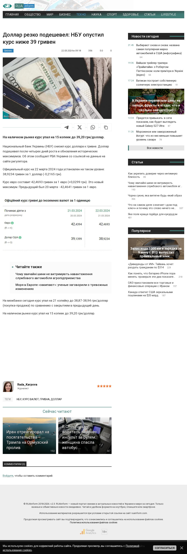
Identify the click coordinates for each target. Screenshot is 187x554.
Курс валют (31, 399)
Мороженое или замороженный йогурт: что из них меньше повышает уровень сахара (159, 135)
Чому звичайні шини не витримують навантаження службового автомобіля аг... (155, 186)
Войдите (8, 475)
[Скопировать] (106, 127)
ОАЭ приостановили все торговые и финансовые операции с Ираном (152, 284)
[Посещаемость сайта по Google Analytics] (88, 531)
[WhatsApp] (92, 127)
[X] (79, 127)
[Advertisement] (57, 349)
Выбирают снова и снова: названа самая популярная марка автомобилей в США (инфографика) (159, 51)
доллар (56, 399)
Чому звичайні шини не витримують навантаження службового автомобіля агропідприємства (54, 276)
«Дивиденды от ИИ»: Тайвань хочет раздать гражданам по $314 (150, 265)
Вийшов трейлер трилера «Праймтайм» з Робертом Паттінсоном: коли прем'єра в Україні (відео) (159, 68)
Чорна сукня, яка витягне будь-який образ (155, 197)
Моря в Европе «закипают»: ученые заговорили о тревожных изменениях (62, 287)
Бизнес (8, 50)
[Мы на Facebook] (57, 496)
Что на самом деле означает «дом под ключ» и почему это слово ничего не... (155, 206)
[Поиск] (165, 6)
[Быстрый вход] (178, 6)
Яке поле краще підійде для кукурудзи (152, 216)
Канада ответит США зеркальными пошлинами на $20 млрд (150, 293)
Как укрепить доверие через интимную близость (153, 175)
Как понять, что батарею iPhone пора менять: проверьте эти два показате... (155, 275)
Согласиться (165, 548)
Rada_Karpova (27, 384)
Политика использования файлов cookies (93, 522)
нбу (19, 399)
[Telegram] (66, 127)
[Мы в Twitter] (130, 496)
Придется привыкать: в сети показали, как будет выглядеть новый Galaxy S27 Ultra (156, 122)
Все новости (155, 148)
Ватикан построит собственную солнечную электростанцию (157, 82)
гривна (45, 399)
